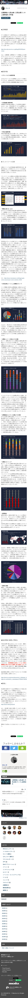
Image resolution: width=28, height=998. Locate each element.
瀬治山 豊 (7, 8)
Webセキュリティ (7, 848)
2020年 (4, 921)
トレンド (5, 880)
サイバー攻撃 (6, 854)
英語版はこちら (23, 818)
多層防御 (5, 885)
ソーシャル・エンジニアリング (11, 874)
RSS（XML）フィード (8, 948)
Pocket (11, 980)
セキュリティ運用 (7, 856)
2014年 (4, 936)
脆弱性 (4, 890)
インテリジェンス (7, 869)
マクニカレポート (6, 17)
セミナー (5, 872)
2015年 (4, 934)
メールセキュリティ (8, 851)
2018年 (4, 926)
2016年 (4, 931)
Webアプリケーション (9, 864)
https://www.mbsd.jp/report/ (8, 704)
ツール (4, 877)
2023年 (4, 913)
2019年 (4, 923)
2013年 (4, 939)
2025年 (4, 908)
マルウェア (6, 882)
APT (4, 861)
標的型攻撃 (6, 887)
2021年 (4, 918)
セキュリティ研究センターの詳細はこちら (11, 975)
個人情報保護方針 (5, 993)
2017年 (4, 929)
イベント (5, 867)
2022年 (4, 916)
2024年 (4, 910)
